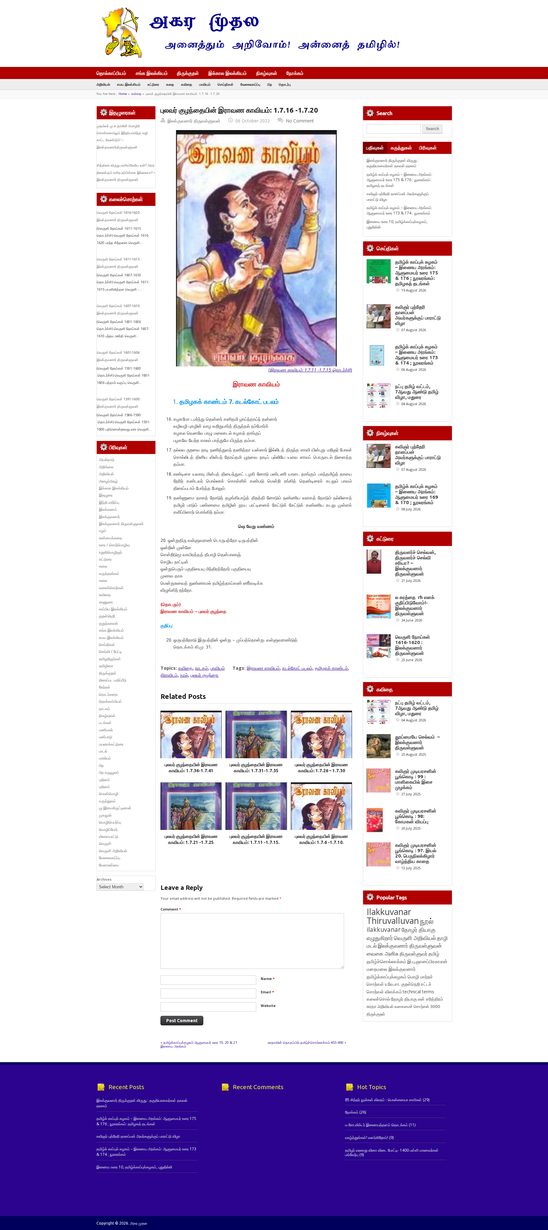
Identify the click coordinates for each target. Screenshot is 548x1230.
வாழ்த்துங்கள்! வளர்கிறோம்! (366, 1137)
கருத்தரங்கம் (109, 573)
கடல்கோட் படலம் (297, 668)
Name (268, 978)
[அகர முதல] (247, 56)
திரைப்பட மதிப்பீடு (113, 680)
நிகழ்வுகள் (266, 73)
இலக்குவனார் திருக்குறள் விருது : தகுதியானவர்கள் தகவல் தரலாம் (393, 163)
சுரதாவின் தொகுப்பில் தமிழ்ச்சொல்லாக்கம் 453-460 (305, 1042)
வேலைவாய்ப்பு (250, 84)
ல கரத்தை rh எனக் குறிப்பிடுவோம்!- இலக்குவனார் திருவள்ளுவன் (414, 605)
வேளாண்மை (109, 865)
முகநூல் (105, 815)
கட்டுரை (153, 84)
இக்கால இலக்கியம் (227, 73)
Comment (170, 909)
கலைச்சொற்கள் (111, 587)
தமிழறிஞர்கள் (110, 658)
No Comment (300, 121)
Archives (104, 879)
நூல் (184, 675)
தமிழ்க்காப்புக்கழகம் (387, 977)
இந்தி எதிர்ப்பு (109, 502)
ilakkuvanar (384, 929)
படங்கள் (105, 722)
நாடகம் (201, 668)
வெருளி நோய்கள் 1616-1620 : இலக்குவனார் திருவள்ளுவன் (412, 645)
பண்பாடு (105, 737)
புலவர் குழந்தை (205, 675)
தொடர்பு (285, 84)
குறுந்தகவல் (108, 623)
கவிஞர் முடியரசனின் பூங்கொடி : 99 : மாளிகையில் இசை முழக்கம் (415, 779)
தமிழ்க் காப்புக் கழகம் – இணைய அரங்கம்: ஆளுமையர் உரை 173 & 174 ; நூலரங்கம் (399, 210)
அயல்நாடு (106, 459)
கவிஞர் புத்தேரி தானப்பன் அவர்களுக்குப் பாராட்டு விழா (418, 315)
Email (267, 992)
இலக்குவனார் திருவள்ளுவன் (193, 121)
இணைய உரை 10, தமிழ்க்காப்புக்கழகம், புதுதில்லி (134, 1167)
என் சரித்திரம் (430, 999)
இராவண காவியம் (263, 668)
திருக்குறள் (188, 73)
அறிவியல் (103, 84)
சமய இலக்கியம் (128, 84)
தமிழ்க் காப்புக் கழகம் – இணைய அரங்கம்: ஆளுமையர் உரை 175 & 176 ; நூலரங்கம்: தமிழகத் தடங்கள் (399, 180)
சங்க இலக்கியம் (152, 73)
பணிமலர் (106, 730)
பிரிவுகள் (428, 147)
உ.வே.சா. (392, 984)
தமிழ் (433, 953)
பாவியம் (205, 84)
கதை (170, 84)
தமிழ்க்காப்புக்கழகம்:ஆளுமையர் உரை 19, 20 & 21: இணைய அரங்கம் (199, 1044)
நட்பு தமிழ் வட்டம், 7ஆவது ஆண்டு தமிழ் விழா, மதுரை (417, 392)
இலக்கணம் (108, 509)
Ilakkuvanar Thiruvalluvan (393, 916)
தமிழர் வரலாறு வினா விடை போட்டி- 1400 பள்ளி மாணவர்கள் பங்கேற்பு (392, 1152)
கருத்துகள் (401, 147)
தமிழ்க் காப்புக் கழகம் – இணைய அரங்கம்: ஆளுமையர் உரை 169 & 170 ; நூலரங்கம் (416, 494)
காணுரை (106, 602)
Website (268, 1005)
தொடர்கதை (108, 694)
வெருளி (105, 843)
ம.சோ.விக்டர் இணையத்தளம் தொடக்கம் (376, 1125)
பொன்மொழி (108, 793)
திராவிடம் (169, 675)
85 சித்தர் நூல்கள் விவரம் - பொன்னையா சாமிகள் (383, 1099)
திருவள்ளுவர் (413, 953)
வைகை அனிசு (383, 953)
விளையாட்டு (108, 836)
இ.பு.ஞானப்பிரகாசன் (427, 961)
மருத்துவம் (107, 801)
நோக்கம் (294, 73)
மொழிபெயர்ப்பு (110, 822)
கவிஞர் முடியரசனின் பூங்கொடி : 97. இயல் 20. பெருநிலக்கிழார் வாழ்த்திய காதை (415, 853)
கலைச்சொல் (378, 999)
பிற (269, 84)
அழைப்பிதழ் (108, 481)
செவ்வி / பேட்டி (110, 651)
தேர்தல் (104, 687)
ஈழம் (102, 530)
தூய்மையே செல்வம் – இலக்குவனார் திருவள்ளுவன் (417, 742)
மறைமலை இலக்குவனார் (391, 969)
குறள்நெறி (107, 616)
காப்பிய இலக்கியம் (113, 609)
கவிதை (186, 84)
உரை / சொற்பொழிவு (114, 545)
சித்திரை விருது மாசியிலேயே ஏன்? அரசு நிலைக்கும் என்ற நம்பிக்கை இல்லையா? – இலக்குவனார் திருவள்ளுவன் (126, 172)
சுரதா (371, 1006)
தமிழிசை (106, 665)
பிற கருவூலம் (109, 772)
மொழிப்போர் (108, 829)
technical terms (418, 992)
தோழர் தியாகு (404, 999)
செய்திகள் (225, 84)
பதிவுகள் (375, 147)
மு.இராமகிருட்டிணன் (115, 808)
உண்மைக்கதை (110, 538)
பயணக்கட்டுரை (111, 744)
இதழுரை (106, 495)
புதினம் (104, 779)
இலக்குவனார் (109, 516)
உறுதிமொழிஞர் (110, 552)
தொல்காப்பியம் (111, 73)
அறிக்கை (106, 467)
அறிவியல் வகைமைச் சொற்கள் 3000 (408, 1006)
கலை (103, 580)
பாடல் (103, 751)
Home (123, 94)
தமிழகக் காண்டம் (331, 668)
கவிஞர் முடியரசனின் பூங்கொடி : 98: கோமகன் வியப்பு (415, 816)
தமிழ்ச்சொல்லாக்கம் (386, 961)
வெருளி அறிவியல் (113, 850)
